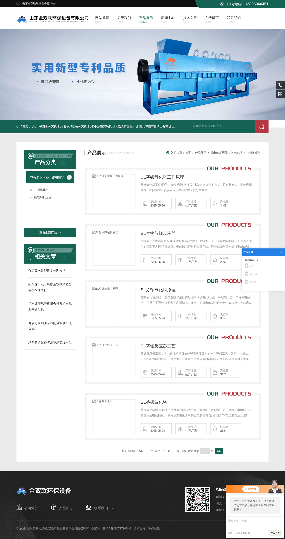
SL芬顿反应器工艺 (158, 346)
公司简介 (31, 508)
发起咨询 (275, 533)
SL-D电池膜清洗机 (100, 126)
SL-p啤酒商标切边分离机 (155, 126)
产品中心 (66, 508)
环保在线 (154, 528)
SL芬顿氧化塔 (154, 402)
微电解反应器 (43, 197)
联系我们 (101, 508)
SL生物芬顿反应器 (158, 233)
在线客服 (250, 260)
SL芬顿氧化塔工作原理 (162, 177)
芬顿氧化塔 (41, 189)
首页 (188, 152)
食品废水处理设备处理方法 (47, 270)
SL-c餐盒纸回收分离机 (72, 126)
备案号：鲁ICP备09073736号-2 (111, 528)
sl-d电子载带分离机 (44, 126)
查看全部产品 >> (50, 232)
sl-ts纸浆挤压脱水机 (125, 126)
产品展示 (200, 152)
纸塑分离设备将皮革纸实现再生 (50, 342)
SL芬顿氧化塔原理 (158, 289)
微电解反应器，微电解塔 (47, 177)
